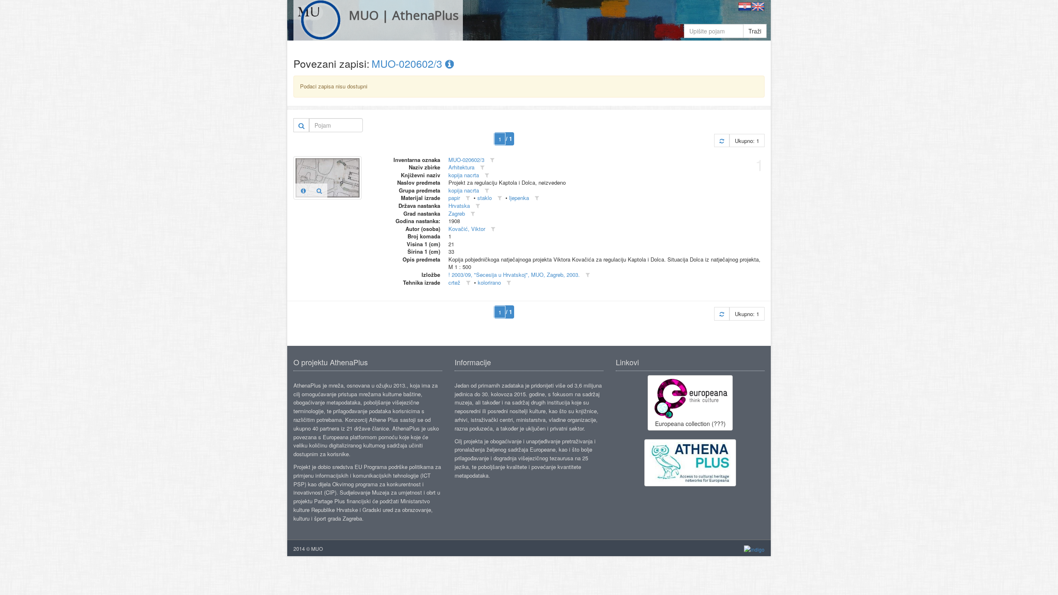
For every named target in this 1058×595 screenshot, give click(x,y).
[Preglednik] (319, 190)
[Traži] (301, 125)
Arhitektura (461, 167)
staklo (484, 198)
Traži (754, 31)
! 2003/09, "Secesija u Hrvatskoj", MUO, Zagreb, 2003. (514, 274)
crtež (454, 282)
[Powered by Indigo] (754, 549)
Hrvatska (459, 205)
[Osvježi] (721, 141)
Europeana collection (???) (690, 423)
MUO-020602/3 (408, 63)
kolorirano (489, 282)
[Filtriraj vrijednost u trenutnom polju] (492, 160)
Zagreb (456, 213)
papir (454, 198)
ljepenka (519, 198)
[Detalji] (303, 190)
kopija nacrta (463, 175)
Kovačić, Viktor (466, 229)
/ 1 (509, 139)
